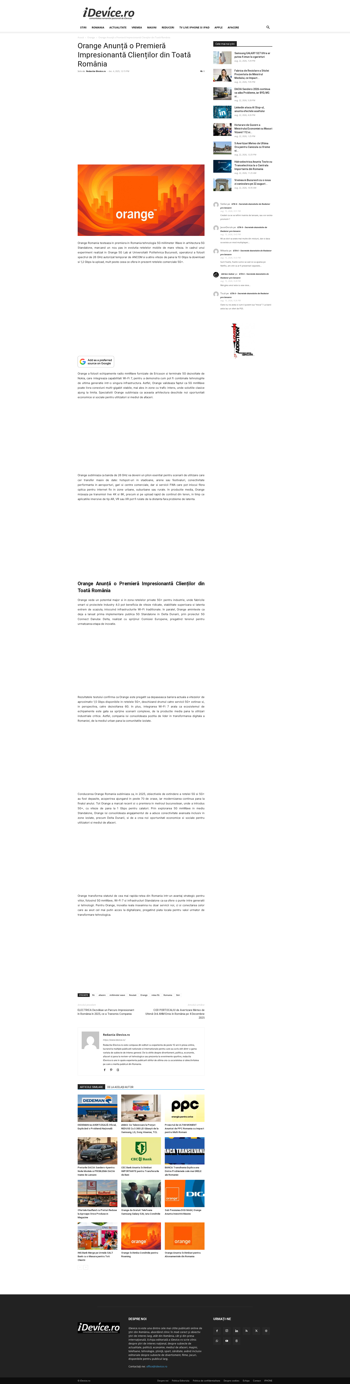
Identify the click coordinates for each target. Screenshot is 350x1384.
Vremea (137, 27)
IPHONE (268, 1380)
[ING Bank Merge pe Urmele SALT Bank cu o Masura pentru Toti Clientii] (97, 1236)
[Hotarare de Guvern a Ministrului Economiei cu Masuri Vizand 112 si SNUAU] (222, 129)
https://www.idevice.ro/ (114, 1040)
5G (93, 995)
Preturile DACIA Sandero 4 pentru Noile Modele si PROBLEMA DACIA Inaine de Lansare (96, 1171)
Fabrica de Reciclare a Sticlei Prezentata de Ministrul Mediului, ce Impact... (251, 74)
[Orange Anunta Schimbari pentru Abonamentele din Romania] (185, 1236)
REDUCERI (168, 27)
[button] (268, 28)
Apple (219, 27)
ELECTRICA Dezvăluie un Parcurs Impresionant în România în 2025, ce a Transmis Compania (106, 1012)
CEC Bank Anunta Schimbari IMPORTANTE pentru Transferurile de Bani (140, 1171)
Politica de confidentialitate (206, 1380)
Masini (152, 27)
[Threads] (119, 1070)
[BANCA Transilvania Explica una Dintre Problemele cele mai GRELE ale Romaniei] (185, 1151)
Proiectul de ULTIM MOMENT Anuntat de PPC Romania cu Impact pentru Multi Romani (184, 1129)
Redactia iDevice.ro (96, 71)
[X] (256, 1331)
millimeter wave (117, 995)
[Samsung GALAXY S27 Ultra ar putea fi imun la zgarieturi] (222, 57)
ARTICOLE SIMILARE (91, 1087)
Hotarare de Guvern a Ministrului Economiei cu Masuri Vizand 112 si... (253, 128)
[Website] (266, 1331)
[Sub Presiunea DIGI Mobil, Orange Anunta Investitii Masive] (185, 1193)
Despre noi (162, 1380)
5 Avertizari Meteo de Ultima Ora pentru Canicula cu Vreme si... (252, 147)
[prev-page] (80, 1267)
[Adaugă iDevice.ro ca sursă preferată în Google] (141, 361)
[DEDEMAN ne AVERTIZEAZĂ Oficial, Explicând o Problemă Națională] (97, 1108)
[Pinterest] (113, 1070)
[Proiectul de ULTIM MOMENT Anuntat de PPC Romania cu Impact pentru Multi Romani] (185, 1108)
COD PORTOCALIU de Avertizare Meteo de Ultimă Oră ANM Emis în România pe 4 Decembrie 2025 (175, 1013)
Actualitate (118, 27)
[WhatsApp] (217, 1341)
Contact (257, 1380)
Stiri (178, 995)
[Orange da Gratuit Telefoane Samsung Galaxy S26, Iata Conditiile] (141, 1193)
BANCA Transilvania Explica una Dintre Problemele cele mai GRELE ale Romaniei (183, 1171)
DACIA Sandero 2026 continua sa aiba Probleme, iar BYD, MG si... (252, 93)
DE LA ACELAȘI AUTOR (120, 1087)
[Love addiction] (242, 358)
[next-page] (85, 1267)
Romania (98, 27)
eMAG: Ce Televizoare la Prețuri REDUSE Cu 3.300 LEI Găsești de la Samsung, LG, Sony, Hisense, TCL (139, 1129)
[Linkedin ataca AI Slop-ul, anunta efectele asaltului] (222, 112)
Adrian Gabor (227, 274)
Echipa (246, 1380)
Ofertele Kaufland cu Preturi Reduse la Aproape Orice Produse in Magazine (97, 1214)
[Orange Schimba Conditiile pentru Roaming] (141, 1236)
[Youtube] (226, 1341)
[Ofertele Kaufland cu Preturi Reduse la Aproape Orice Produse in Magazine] (97, 1193)
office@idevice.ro (156, 1366)
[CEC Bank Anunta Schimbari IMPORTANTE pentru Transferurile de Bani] (141, 1151)
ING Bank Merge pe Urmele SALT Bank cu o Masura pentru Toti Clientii (95, 1256)
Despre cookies (231, 1380)
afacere (102, 995)
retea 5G (155, 995)
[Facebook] (106, 1070)
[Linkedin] (236, 1331)
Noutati (132, 995)
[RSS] (246, 1331)
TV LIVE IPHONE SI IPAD (194, 27)
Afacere (233, 27)
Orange (91, 37)
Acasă (81, 37)
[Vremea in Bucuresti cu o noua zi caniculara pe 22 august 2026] (222, 184)
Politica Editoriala (180, 1380)
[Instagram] (226, 1330)
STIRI (83, 27)
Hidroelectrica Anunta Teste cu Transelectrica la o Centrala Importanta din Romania (253, 165)
